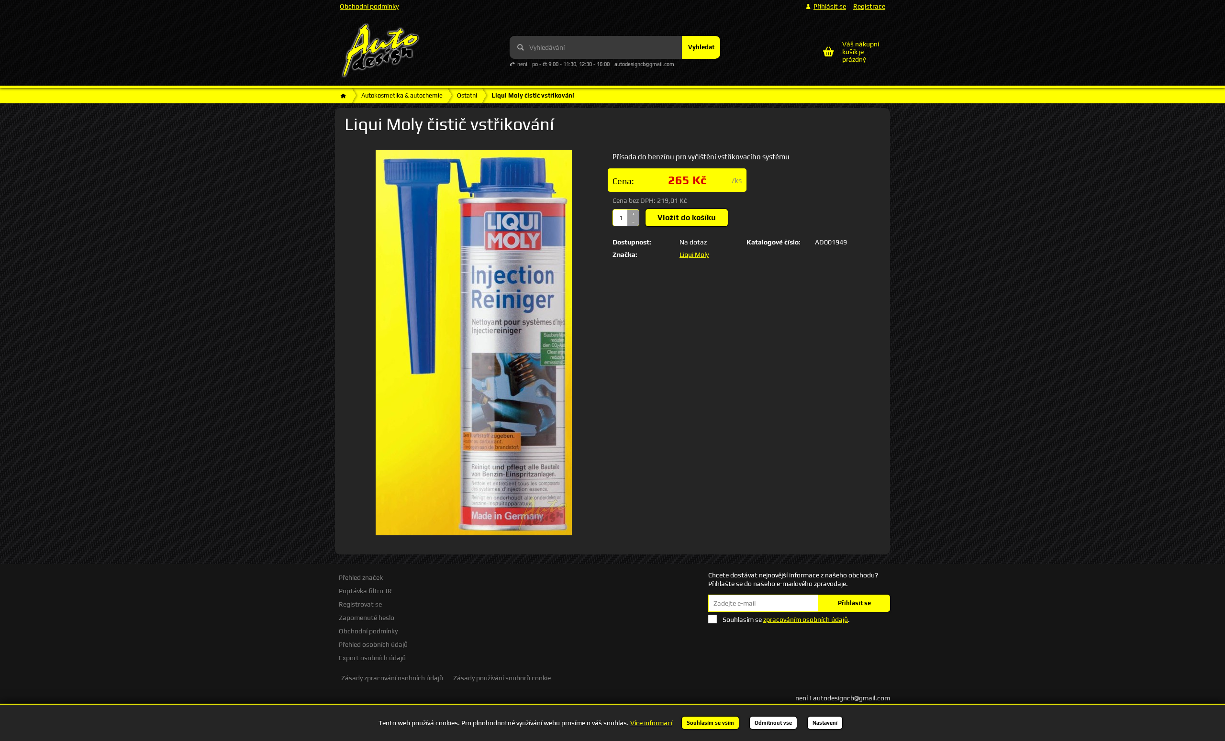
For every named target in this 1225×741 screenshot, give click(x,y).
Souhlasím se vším (710, 723)
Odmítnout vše (773, 723)
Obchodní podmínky (369, 6)
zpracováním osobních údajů (805, 619)
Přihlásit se (854, 603)
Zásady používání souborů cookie (502, 678)
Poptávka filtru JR (365, 591)
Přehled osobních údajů (373, 644)
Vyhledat (701, 47)
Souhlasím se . (786, 619)
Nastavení (825, 723)
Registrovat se (360, 604)
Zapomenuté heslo (366, 617)
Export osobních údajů (372, 658)
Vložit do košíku (686, 217)
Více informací (651, 723)
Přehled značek (361, 577)
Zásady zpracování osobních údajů (392, 678)
